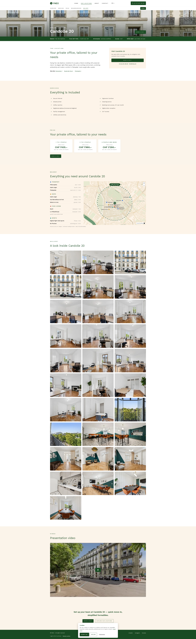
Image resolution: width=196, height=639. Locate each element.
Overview (53, 8)
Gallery (85, 8)
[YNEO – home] (54, 3)
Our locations (86, 3)
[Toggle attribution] (144, 223)
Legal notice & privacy (55, 636)
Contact (105, 3)
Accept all (84, 634)
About (97, 3)
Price (67, 8)
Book (143, 8)
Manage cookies (66, 636)
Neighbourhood (76, 8)
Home (76, 3)
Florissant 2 (78, 71)
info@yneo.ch (132, 63)
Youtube (144, 633)
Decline (93, 634)
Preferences (102, 634)
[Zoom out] (144, 185)
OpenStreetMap (140, 223)
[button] (65, 184)
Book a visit (140, 32)
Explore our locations (104, 620)
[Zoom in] (144, 183)
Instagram (137, 633)
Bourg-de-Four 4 (68, 71)
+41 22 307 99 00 (139, 3)
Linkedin (130, 633)
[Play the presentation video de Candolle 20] (98, 570)
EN (112, 3)
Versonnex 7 (59, 71)
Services (61, 8)
